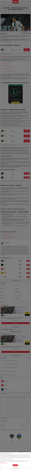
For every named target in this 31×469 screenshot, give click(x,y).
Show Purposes (15, 467)
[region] (15, 460)
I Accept (15, 465)
